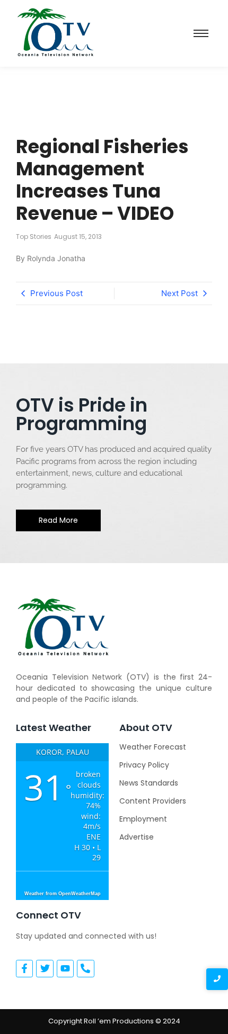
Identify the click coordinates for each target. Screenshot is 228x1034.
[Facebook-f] (24, 968)
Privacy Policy (144, 765)
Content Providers (152, 801)
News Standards (148, 783)
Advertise (136, 837)
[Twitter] (44, 968)
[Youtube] (65, 968)
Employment (143, 819)
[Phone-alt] (85, 968)
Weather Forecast (152, 747)
